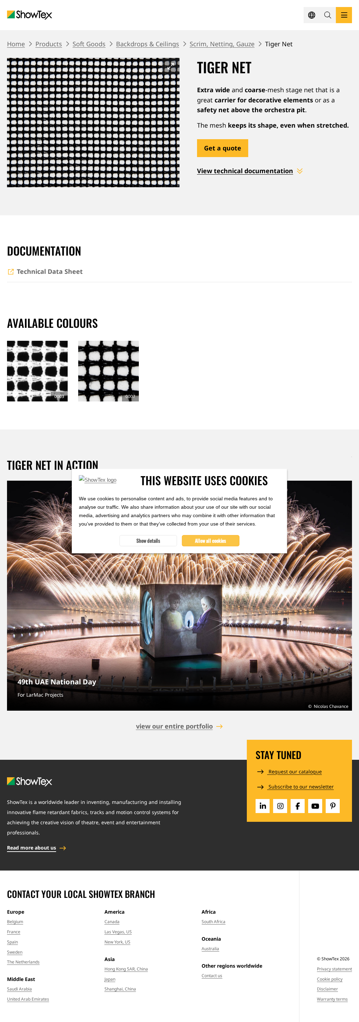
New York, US (117, 942)
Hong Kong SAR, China (126, 969)
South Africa (213, 922)
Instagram (280, 806)
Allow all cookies (210, 540)
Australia (210, 949)
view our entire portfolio (174, 726)
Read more (179, 596)
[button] (328, 15)
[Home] (29, 15)
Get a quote (222, 148)
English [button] (312, 15)
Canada (112, 922)
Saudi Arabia (19, 989)
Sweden (14, 952)
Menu (344, 15)
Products (48, 44)
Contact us (212, 976)
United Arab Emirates (28, 999)
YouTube (315, 806)
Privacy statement (334, 969)
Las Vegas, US (118, 932)
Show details (148, 540)
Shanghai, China (120, 989)
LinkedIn (263, 806)
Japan (109, 979)
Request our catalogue (294, 771)
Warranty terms (332, 999)
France (13, 932)
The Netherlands (23, 962)
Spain (12, 942)
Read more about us (31, 847)
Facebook (298, 806)
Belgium (15, 922)
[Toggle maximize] (171, 66)
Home (16, 44)
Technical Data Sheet (50, 271)
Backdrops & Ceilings (147, 44)
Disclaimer (327, 989)
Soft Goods (89, 44)
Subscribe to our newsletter (300, 786)
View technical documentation (245, 171)
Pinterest (333, 806)
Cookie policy (330, 979)
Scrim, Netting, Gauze (222, 44)
